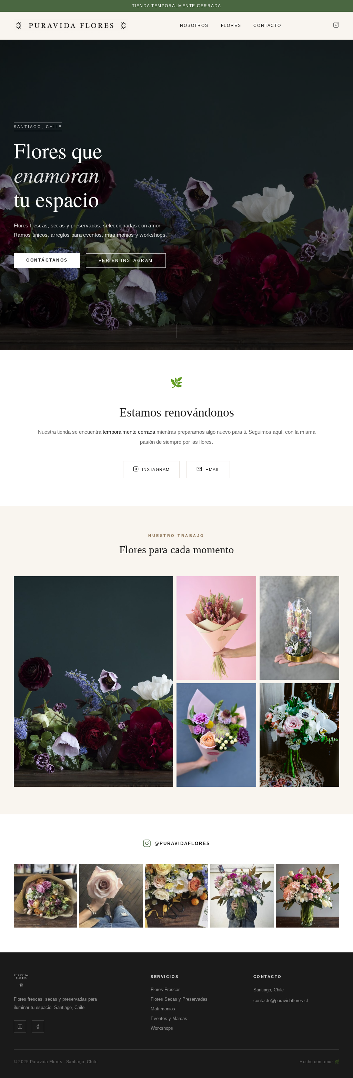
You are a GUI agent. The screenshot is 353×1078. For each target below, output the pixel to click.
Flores (231, 25)
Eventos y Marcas (169, 1018)
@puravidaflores (182, 843)
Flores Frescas (166, 989)
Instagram (156, 469)
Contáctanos (47, 260)
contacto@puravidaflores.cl (280, 1000)
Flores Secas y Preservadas (179, 999)
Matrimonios (163, 1008)
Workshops (162, 1028)
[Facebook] (38, 1026)
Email (212, 469)
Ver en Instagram (126, 260)
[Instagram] (336, 25)
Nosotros (194, 25)
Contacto (267, 25)
